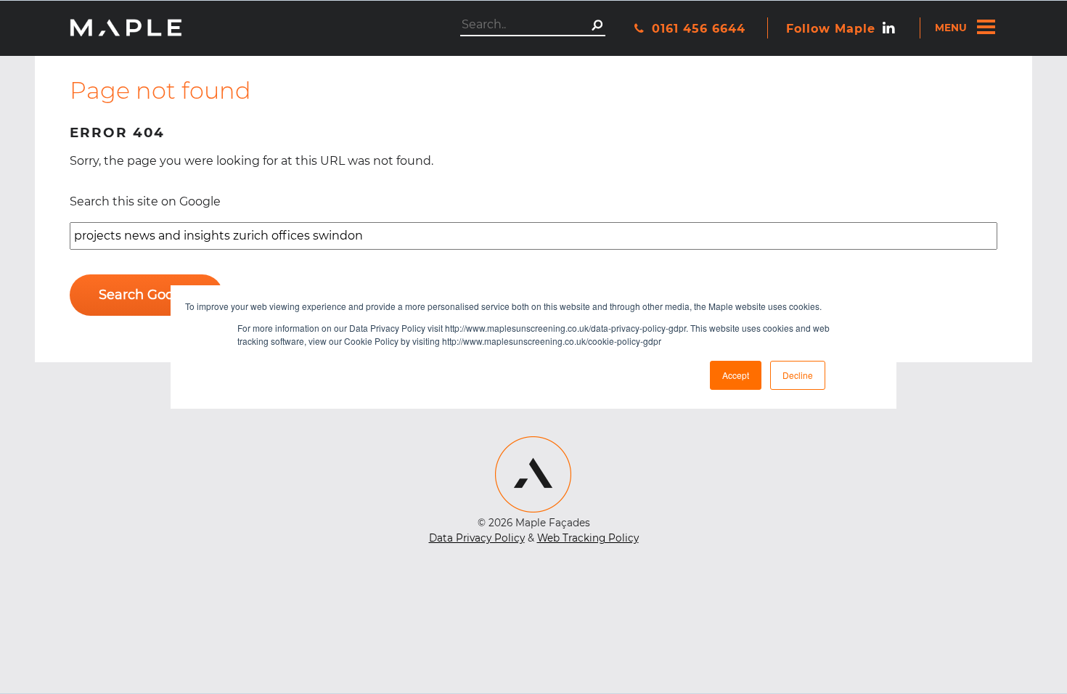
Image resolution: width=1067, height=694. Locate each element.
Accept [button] (735, 375)
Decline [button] (797, 375)
